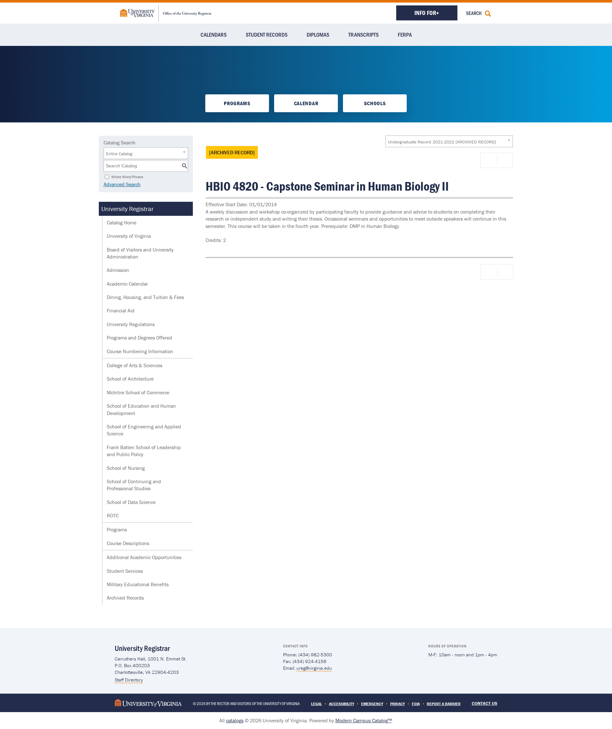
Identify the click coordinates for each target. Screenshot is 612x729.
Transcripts (363, 34)
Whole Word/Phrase (127, 176)
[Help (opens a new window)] (504, 160)
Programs (237, 103)
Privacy (397, 703)
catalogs (235, 720)
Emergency (372, 703)
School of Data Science (131, 502)
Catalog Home (121, 222)
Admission (118, 270)
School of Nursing (126, 468)
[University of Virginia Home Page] (148, 703)
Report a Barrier (444, 703)
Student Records (267, 34)
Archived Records (125, 597)
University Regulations (131, 324)
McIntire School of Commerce (138, 392)
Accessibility (341, 703)
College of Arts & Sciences (134, 365)
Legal (316, 703)
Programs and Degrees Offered (139, 337)
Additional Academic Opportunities (144, 557)
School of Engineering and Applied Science (144, 430)
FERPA (405, 34)
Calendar (306, 103)
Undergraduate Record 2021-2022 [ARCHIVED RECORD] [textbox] (442, 142)
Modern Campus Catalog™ (363, 720)
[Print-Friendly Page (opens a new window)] (490, 160)
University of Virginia (129, 236)
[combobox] (449, 141)
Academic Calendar (127, 284)
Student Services (125, 571)
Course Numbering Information (140, 351)
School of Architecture (130, 378)
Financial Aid (121, 310)
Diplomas (318, 34)
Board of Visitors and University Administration (140, 253)
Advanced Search (122, 184)
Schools (375, 103)
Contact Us (484, 703)
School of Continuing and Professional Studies (134, 485)
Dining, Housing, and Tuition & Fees (145, 297)
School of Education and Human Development (141, 409)
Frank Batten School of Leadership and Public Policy (144, 450)
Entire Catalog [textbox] (119, 154)
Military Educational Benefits (138, 584)
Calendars (213, 34)
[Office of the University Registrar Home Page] (166, 12)
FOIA (416, 703)
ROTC (113, 515)
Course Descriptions (128, 543)
